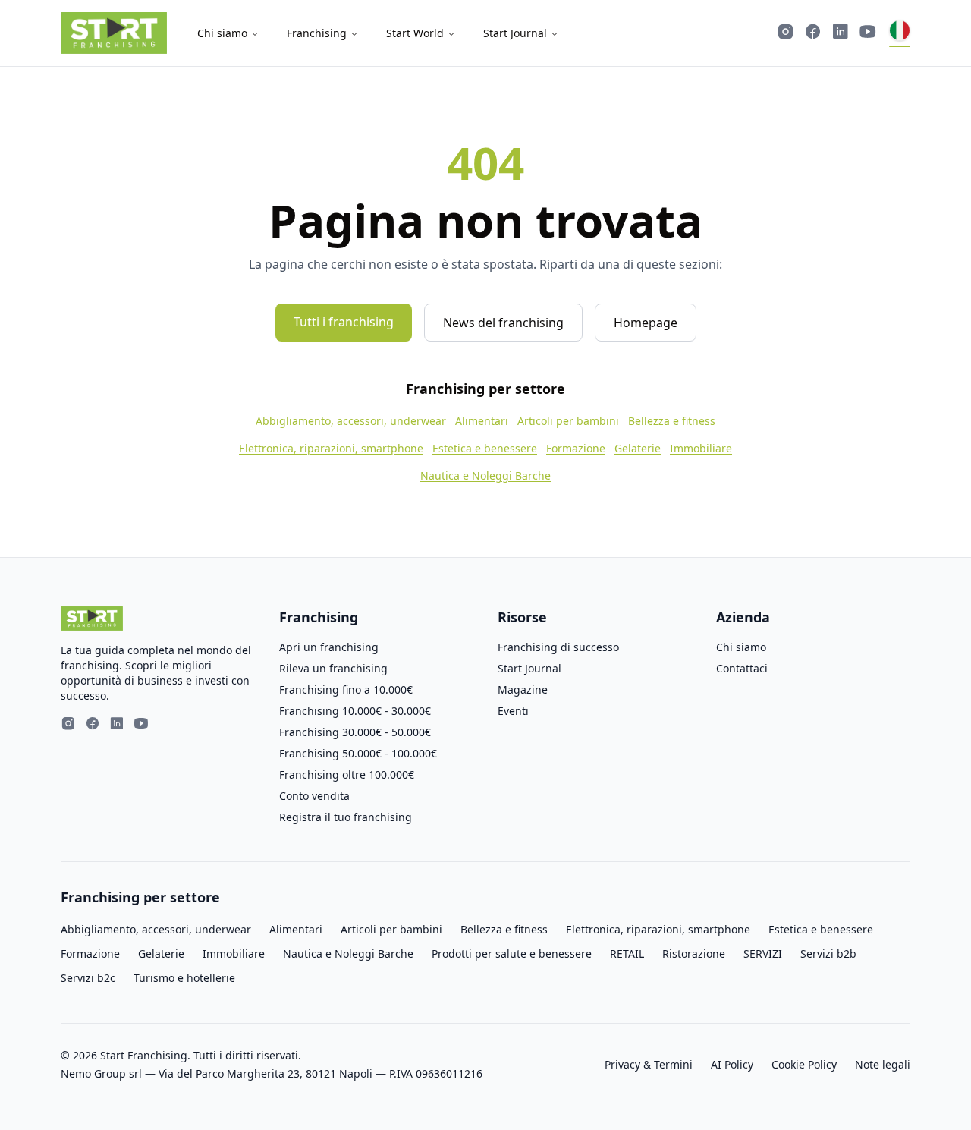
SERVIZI (762, 953)
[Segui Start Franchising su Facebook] (813, 33)
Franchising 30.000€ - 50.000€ (355, 732)
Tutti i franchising (344, 321)
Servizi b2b (828, 953)
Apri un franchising (329, 647)
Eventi (513, 710)
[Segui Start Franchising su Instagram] (786, 33)
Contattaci (742, 668)
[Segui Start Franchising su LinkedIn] (840, 33)
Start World (415, 33)
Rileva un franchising (333, 668)
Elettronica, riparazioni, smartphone (331, 448)
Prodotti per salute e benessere (512, 953)
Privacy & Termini (649, 1064)
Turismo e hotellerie (184, 978)
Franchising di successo (558, 647)
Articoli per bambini (568, 421)
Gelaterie (637, 448)
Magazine (523, 689)
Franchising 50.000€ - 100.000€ (358, 753)
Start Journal (515, 33)
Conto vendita (314, 795)
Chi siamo (222, 33)
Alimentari (481, 421)
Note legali (882, 1064)
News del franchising (503, 322)
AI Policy (732, 1064)
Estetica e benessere (484, 448)
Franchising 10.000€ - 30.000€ (355, 710)
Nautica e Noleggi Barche (485, 475)
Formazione (575, 448)
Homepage (645, 322)
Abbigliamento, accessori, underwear (351, 421)
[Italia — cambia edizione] (899, 33)
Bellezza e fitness (671, 421)
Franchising (317, 33)
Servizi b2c (88, 978)
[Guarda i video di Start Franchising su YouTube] (868, 33)
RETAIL (627, 953)
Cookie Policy (804, 1064)
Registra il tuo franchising (345, 817)
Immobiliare (701, 448)
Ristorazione (693, 953)
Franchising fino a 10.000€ (346, 689)
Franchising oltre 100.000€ (346, 774)
